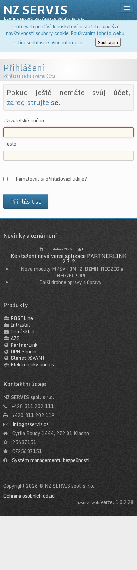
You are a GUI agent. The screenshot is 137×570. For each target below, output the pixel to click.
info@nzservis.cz (31, 424)
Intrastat (20, 325)
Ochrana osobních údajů (29, 495)
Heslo (9, 144)
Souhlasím (108, 42)
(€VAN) (27, 358)
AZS (15, 338)
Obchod (88, 249)
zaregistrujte (28, 102)
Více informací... (68, 42)
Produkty (15, 304)
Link (24, 345)
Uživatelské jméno (23, 120)
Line (22, 318)
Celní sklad (22, 331)
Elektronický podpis (32, 364)
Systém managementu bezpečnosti (50, 460)
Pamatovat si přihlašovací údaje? (51, 178)
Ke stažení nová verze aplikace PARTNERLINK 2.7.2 (69, 259)
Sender (24, 351)
